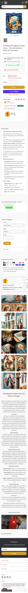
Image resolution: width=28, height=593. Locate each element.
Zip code (5, 235)
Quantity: (5, 82)
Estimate (7, 243)
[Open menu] (2, 2)
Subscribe (14, 553)
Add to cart (14, 87)
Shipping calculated (12, 78)
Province (5, 228)
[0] (25, 2)
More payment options (14, 94)
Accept (4, 589)
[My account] (22, 2)
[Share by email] (24, 99)
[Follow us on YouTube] (10, 577)
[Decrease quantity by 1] (9, 82)
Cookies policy (7, 586)
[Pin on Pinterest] (19, 99)
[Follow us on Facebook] (2, 577)
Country (4, 222)
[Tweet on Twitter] (21, 99)
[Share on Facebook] (16, 99)
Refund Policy (6, 249)
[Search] (25, 6)
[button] (6, 591)
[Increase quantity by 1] (16, 82)
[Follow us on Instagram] (5, 577)
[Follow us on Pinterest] (7, 577)
